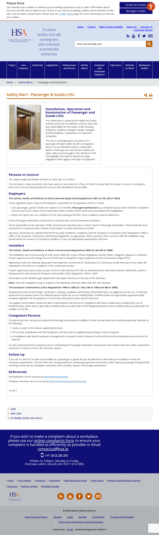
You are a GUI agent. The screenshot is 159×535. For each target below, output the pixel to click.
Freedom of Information (122, 517)
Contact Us (146, 26)
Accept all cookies (136, 5)
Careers (91, 26)
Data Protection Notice (36, 517)
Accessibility (98, 517)
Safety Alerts (84, 67)
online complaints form (54, 440)
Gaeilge (82, 517)
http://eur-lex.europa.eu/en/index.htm (68, 381)
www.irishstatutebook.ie (56, 376)
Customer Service (143, 30)
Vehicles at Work (129, 67)
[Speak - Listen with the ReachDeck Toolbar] (151, 6)
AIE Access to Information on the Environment (81, 522)
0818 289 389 (59, 455)
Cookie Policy (66, 13)
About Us (132, 26)
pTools (69, 529)
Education (115, 65)
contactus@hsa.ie (53, 448)
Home (80, 26)
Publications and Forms (69, 67)
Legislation (52, 65)
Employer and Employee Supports (99, 70)
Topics (11, 65)
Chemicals (37, 65)
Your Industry (23, 67)
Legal (70, 517)
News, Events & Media (111, 26)
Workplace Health (144, 67)
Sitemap (57, 517)
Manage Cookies (136, 11)
